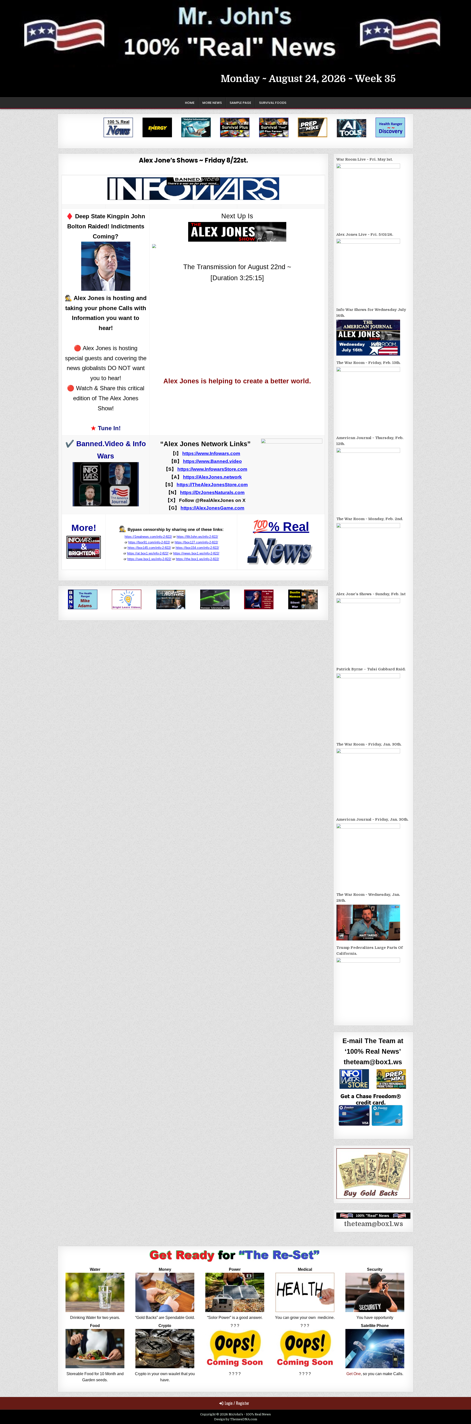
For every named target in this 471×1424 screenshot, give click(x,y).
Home (190, 102)
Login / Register (237, 1403)
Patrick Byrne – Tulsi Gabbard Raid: (371, 669)
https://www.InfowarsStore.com (212, 469)
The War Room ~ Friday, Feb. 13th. (368, 362)
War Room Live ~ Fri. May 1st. (364, 159)
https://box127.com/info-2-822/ (196, 542)
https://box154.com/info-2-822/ (197, 548)
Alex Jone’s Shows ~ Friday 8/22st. (193, 160)
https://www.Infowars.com (211, 453)
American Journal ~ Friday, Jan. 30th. (372, 819)
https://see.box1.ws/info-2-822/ (149, 559)
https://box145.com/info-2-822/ (149, 548)
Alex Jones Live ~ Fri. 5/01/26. (364, 234)
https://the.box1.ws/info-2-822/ (197, 559)
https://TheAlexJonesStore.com (212, 484)
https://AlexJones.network (212, 477)
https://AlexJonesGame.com (212, 508)
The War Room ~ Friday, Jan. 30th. (369, 744)
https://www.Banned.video (212, 461)
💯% (281, 527)
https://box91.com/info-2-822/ (149, 542)
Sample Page (240, 102)
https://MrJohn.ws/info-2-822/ (197, 537)
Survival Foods (272, 102)
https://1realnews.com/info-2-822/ (148, 537)
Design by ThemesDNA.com (235, 1419)
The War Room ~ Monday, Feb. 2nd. (369, 519)
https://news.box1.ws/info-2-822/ (196, 553)
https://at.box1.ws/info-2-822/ (148, 553)
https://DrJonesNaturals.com (212, 492)
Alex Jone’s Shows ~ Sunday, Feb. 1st (371, 594)
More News (212, 102)
